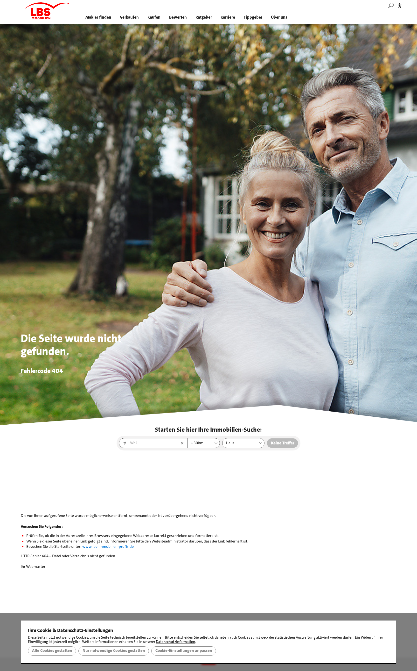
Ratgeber (203, 17)
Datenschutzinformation (175, 641)
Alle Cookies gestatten (52, 650)
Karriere (228, 17)
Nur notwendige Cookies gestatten (114, 650)
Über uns (279, 17)
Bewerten (178, 17)
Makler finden (98, 17)
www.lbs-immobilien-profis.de (108, 546)
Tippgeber (253, 17)
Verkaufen (129, 17)
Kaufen (153, 17)
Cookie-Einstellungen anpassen (183, 650)
